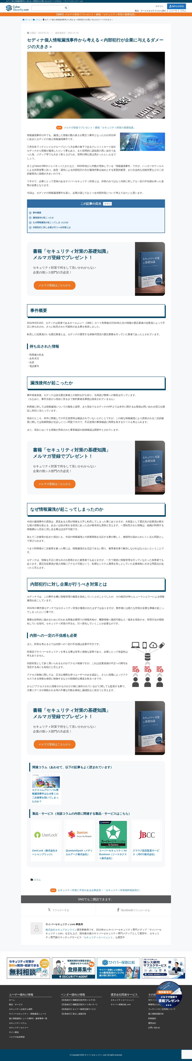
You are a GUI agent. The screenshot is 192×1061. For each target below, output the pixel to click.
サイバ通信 (14, 1032)
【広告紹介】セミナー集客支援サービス (78, 1009)
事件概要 (35, 212)
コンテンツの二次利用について (162, 1009)
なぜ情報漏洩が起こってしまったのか (49, 222)
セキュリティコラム (18, 1023)
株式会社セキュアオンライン (61, 929)
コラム (183, 11)
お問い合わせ (154, 1027)
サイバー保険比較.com (121, 1004)
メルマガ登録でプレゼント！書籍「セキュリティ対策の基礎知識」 (101, 14)
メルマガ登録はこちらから (54, 285)
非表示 (107, 204)
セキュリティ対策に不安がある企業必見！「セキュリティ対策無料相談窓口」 (100, 890)
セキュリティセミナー (18, 1027)
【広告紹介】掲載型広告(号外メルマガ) (78, 1000)
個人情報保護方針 (156, 1014)
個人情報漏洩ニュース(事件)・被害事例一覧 (28, 1018)
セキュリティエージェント (98, 937)
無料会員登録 (178, 6)
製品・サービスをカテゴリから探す (150, 11)
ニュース (173, 11)
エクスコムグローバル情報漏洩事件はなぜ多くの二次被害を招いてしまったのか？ (45, 796)
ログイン (159, 6)
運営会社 (152, 1023)
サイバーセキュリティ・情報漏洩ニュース (27, 1014)
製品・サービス (16, 1004)
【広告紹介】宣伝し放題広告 (73, 1014)
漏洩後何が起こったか (42, 217)
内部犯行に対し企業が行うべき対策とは (50, 227)
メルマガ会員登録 (17, 1037)
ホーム (12, 1000)
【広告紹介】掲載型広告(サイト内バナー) (79, 1004)
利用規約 (152, 1018)
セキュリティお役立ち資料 (20, 1009)
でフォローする (60, 910)
